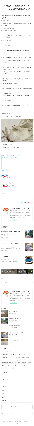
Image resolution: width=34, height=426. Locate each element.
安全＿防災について (7, 368)
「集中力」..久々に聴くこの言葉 (9, 244)
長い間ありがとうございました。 (16, 325)
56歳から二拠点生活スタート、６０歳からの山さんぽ (17, 7)
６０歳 (5, 357)
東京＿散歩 (22, 354)
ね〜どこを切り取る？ (14, 340)
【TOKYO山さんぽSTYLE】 (9, 354)
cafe (10, 365)
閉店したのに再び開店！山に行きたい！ (11, 231)
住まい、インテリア (19, 365)
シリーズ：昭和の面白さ (8, 352)
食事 (24, 362)
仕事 (4, 365)
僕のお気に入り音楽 (7, 362)
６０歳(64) (3, 193)
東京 (4, 360)
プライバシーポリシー (17, 406)
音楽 (17, 362)
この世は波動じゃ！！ (6, 256)
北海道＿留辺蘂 (13, 360)
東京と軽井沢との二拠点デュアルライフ (19, 357)
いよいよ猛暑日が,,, (13, 311)
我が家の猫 (23, 360)
